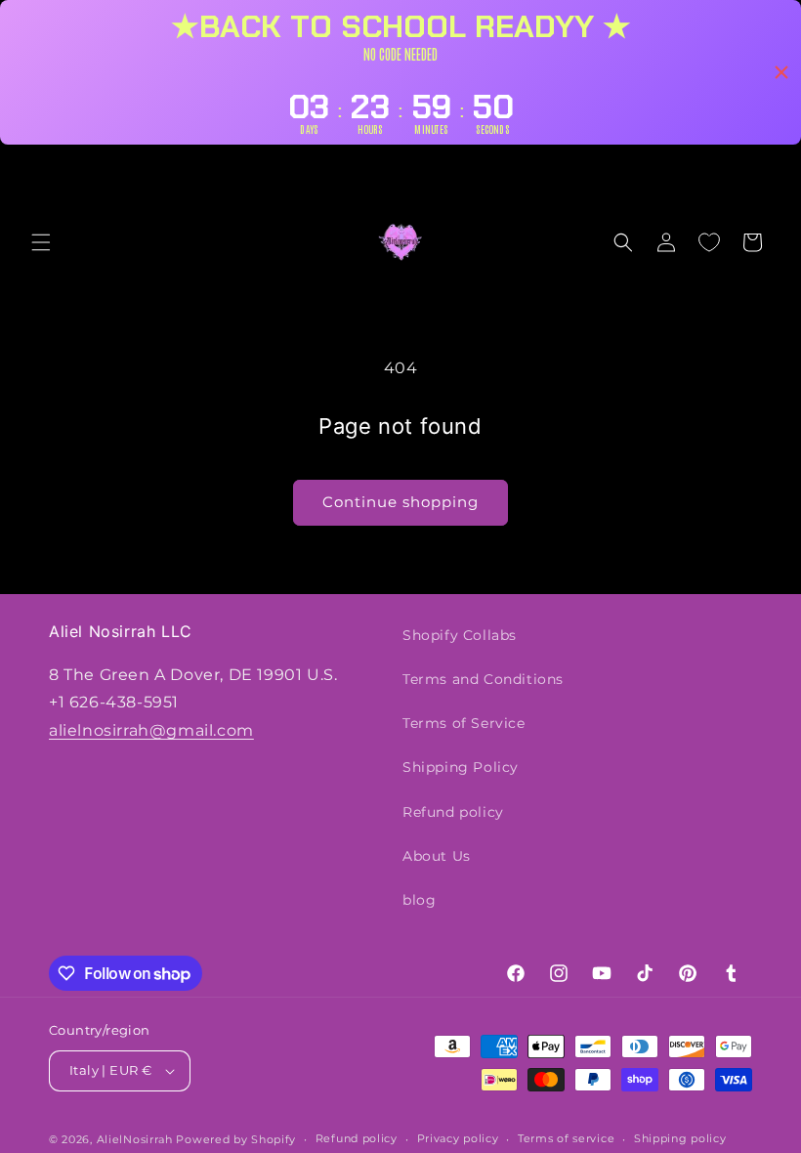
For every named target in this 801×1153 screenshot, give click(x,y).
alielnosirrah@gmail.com (151, 730)
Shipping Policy (460, 767)
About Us (436, 856)
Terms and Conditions (483, 679)
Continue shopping (400, 501)
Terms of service (566, 1138)
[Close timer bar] (781, 72)
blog (419, 900)
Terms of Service (464, 723)
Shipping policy (680, 1138)
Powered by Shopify (236, 1139)
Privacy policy (458, 1138)
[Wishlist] (709, 242)
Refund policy (453, 812)
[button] (41, 242)
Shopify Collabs (459, 635)
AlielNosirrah (135, 1139)
